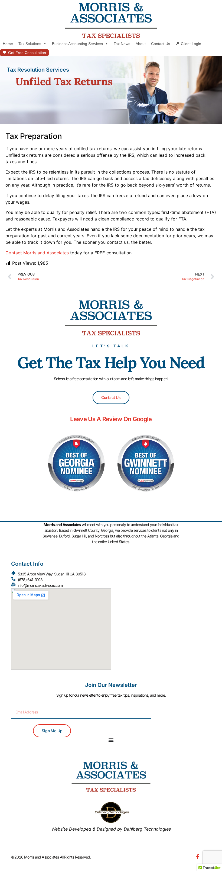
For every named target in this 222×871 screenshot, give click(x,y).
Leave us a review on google (111, 418)
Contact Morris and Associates (37, 252)
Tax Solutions (29, 43)
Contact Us (160, 43)
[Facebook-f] (197, 856)
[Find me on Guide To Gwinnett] (145, 495)
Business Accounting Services (77, 43)
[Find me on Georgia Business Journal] (76, 495)
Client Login (191, 43)
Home (8, 43)
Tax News (122, 43)
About (141, 43)
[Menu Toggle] (111, 740)
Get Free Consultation (27, 52)
